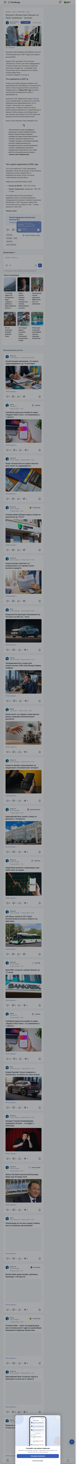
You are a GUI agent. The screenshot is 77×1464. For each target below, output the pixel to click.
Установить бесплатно (38, 1456)
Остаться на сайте (37, 1460)
